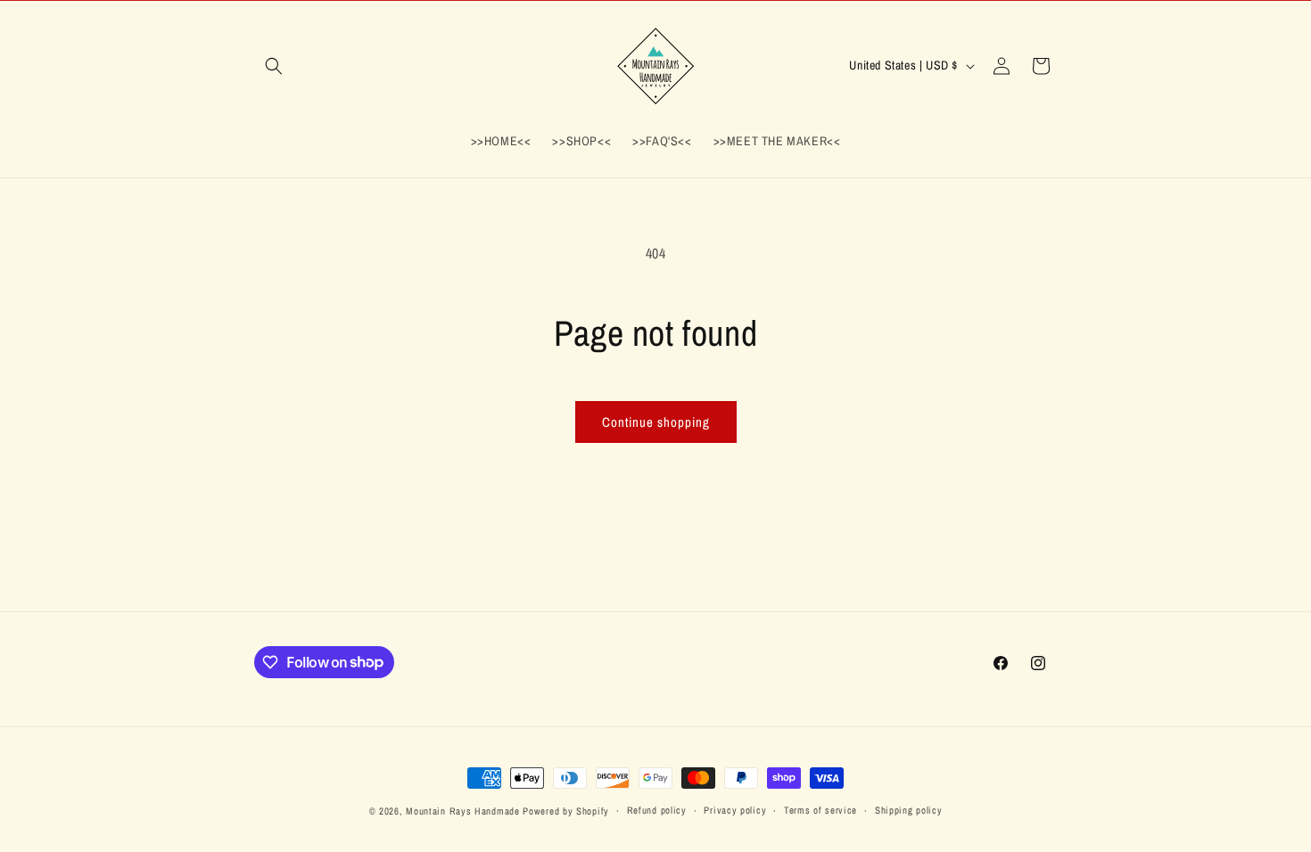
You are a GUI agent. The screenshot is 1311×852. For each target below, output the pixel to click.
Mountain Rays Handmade (462, 811)
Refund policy (657, 810)
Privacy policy (735, 810)
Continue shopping (656, 422)
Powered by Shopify (566, 811)
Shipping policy (909, 810)
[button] (273, 66)
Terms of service (820, 810)
